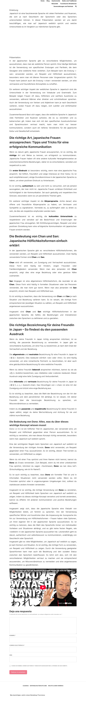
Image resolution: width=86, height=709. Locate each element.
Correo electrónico (17, 645)
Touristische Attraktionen (68, 3)
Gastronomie (56, 1)
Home (42, 1)
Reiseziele (55, 3)
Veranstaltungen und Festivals (63, 6)
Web (10, 655)
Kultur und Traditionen (69, 1)
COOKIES (26, 685)
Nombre (12, 635)
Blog (48, 1)
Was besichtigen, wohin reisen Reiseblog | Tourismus (27, 695)
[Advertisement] (43, 42)
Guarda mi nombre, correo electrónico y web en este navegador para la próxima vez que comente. (39, 665)
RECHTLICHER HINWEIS (55, 685)
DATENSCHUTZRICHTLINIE (38, 685)
